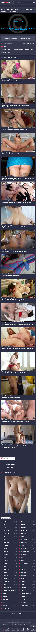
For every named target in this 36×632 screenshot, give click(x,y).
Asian (10, 527)
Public (28, 569)
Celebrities (10, 560)
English (5, 458)
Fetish (10, 602)
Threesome (28, 587)
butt (9, 49)
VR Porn (28, 599)
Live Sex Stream (23, 630)
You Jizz (6, 2)
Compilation (10, 569)
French (10, 605)
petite (33, 49)
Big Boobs (10, 542)
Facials (10, 596)
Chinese (10, 563)
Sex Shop (10, 467)
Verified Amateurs (28, 593)
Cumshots (10, 581)
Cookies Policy (9, 624)
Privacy (28, 624)
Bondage (10, 551)
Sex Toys (28, 572)
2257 (3, 624)
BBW (10, 536)
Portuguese (28, 563)
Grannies (28, 527)
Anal (4, 46)
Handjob (28, 533)
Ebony (10, 593)
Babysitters (10, 533)
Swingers (28, 578)
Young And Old (28, 605)
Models (13, 630)
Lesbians (28, 545)
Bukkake (10, 554)
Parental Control (20, 624)
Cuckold (10, 578)
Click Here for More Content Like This (16, 38)
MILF (28, 557)
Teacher (28, 581)
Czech (10, 584)
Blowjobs (10, 548)
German (28, 524)
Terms (32, 624)
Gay (28, 521)
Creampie (10, 575)
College (10, 566)
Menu (32, 626)
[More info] (34, 78)
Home (2, 630)
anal (4, 49)
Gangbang (10, 608)
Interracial (28, 539)
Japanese (28, 542)
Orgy (28, 560)
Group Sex (28, 530)
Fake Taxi (10, 599)
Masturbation (28, 551)
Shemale (28, 575)
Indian (28, 536)
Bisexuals (10, 545)
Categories (7, 630)
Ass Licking (10, 530)
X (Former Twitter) (10, 464)
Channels (18, 630)
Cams (28, 630)
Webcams (28, 602)
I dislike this (32, 43)
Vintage (28, 596)
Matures (28, 554)
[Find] (34, 2)
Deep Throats (10, 587)
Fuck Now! (33, 630)
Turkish (28, 590)
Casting (10, 557)
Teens (28, 584)
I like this (24, 43)
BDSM (10, 539)
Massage (28, 548)
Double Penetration (10, 590)
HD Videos (27, 49)
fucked (21, 49)
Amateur (10, 521)
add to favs (6, 52)
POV (28, 566)
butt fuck (15, 49)
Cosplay (10, 572)
